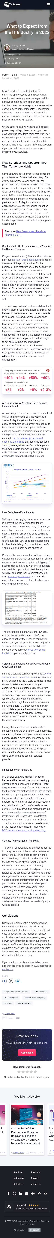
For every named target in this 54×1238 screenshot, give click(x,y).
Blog (14, 74)
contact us (7, 969)
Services (18, 1172)
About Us (36, 1184)
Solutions (19, 1184)
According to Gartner (19, 576)
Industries (19, 1178)
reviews (28, 1208)
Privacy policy (19, 1230)
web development (24, 1003)
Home (5, 74)
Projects (35, 1178)
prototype (8, 1003)
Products (35, 1172)
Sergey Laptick (9, 1013)
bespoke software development (16, 992)
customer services (40, 992)
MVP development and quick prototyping (23, 830)
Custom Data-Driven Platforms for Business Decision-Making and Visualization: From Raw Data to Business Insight (25, 1136)
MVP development (11, 997)
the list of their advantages (26, 259)
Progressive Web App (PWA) (34, 997)
